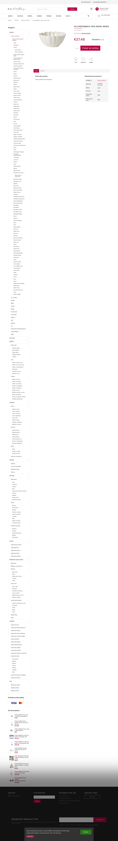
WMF (12, 303)
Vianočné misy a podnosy (18, 633)
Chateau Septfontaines (19, 138)
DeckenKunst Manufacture (18, 328)
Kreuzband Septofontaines (17, 154)
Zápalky (14, 495)
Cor (12, 326)
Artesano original (18, 66)
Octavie (15, 218)
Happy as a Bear (18, 134)
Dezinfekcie (15, 537)
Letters (15, 162)
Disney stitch (17, 110)
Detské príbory (15, 690)
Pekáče (13, 463)
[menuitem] (12, 16)
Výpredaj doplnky (16, 556)
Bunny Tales (17, 86)
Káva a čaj (14, 345)
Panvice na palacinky (17, 441)
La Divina (16, 159)
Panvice (13, 427)
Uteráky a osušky (16, 512)
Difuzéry (14, 528)
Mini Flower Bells (18, 190)
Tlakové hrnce (15, 420)
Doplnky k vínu (15, 373)
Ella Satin (16, 115)
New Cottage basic (18, 201)
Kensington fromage (19, 151)
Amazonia (16, 45)
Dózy (12, 617)
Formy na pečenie (16, 466)
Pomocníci (14, 583)
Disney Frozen (17, 95)
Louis (15, 164)
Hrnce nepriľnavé (16, 415)
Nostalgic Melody (18, 214)
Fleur (15, 292)
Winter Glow (17, 287)
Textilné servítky (16, 522)
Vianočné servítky (16, 650)
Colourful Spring (18, 99)
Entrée (15, 117)
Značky (11, 32)
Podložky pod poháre (17, 399)
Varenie (11, 402)
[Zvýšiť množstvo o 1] (79, 48)
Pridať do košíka (90, 48)
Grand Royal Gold (18, 130)
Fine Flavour (17, 119)
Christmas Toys (17, 143)
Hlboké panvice (16, 432)
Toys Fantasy (17, 268)
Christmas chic (17, 78)
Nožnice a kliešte (16, 597)
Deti (10, 681)
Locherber (14, 314)
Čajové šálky (15, 352)
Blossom (16, 82)
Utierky (14, 665)
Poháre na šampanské (17, 367)
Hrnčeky (14, 356)
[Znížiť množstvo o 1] (75, 48)
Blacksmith (16, 80)
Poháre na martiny (17, 383)
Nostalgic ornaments (19, 196)
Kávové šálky (15, 350)
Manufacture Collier (19, 172)
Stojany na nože (16, 451)
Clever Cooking (17, 93)
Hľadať (72, 9)
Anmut (15, 47)
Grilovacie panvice (16, 439)
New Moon (16, 205)
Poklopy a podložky (17, 422)
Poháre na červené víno (18, 364)
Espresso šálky (16, 348)
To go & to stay (17, 261)
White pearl (16, 285)
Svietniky (14, 484)
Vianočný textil (15, 656)
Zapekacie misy (15, 469)
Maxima (16, 183)
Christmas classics (18, 141)
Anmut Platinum (19, 52)
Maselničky (14, 614)
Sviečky (14, 493)
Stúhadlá (14, 588)
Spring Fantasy (17, 255)
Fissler (13, 306)
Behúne (14, 509)
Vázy (13, 482)
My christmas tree (18, 290)
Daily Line (16, 104)
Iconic (15, 147)
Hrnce (12, 406)
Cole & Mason (15, 331)
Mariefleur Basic (18, 179)
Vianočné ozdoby (15, 647)
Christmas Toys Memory (20, 145)
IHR (12, 320)
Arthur (15, 71)
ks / (92, 797)
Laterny (14, 486)
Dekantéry (14, 369)
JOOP (12, 334)
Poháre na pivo (16, 390)
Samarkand (16, 246)
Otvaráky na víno (16, 371)
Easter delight (17, 294)
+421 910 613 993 (15, 796)
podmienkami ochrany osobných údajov (87, 825)
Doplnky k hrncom (16, 424)
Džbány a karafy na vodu (18, 392)
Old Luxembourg (18, 220)
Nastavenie (30, 836)
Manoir (15, 168)
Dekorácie (14, 479)
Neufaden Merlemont (19, 198)
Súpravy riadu (15, 409)
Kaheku (13, 323)
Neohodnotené (86, 33)
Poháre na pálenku (17, 388)
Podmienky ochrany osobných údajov (69, 800)
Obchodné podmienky (100, 2)
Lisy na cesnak (15, 593)
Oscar (15, 222)
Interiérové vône (15, 525)
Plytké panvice (16, 430)
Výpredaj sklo (15, 547)
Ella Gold (16, 112)
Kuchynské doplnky (16, 600)
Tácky (13, 612)
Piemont (16, 233)
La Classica (16, 157)
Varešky (14, 578)
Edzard (13, 317)
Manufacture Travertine (18, 176)
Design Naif (16, 106)
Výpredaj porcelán (16, 544)
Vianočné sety (15, 624)
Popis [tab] (36, 70)
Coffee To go (17, 97)
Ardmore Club (17, 61)
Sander (13, 300)
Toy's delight (17, 264)
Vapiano (16, 274)
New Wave (16, 207)
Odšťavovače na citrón (17, 595)
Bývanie (11, 475)
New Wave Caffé (18, 209)
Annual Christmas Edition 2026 (18, 58)
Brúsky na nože (16, 453)
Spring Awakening (18, 253)
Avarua (15, 76)
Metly (13, 574)
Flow (15, 121)
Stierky (13, 472)
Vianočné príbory (15, 677)
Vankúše (14, 516)
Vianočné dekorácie (16, 644)
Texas (15, 259)
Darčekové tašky (16, 499)
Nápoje (11, 341)
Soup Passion (17, 250)
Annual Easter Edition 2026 (19, 55)
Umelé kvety (15, 497)
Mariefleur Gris (17, 181)
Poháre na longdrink (17, 385)
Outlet (11, 541)
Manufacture (17, 170)
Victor (15, 281)
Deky (13, 518)
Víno (12, 359)
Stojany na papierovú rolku (19, 603)
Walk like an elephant (19, 283)
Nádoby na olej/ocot (16, 566)
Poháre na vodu (16, 379)
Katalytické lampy (16, 533)
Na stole (12, 338)
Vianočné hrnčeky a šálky (18, 636)
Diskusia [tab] (42, 70)
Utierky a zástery (16, 514)
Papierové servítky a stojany (19, 491)
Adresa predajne (63, 803)
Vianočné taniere (15, 630)
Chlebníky (14, 605)
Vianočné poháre (15, 642)
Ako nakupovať (86, 2)
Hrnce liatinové (16, 411)
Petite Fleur (16, 231)
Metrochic (16, 185)
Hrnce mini (15, 417)
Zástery (14, 667)
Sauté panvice (15, 436)
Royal (15, 244)
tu (60, 833)
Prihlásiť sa (99, 820)
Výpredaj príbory (15, 550)
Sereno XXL (16, 248)
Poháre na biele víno (17, 362)
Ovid (15, 224)
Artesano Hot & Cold (19, 63)
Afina (15, 43)
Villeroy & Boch (15, 36)
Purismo (16, 235)
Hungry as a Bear (18, 136)
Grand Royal (17, 128)
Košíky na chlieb (16, 520)
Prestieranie (15, 659)
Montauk (16, 194)
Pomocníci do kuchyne (16, 559)
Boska (12, 309)
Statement (16, 257)
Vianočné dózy (15, 639)
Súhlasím (86, 832)
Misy (13, 488)
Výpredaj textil (15, 553)
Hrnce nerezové (16, 413)
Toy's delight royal (18, 266)
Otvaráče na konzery (17, 590)
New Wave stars (18, 211)
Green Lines (16, 91)
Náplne (14, 535)
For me (15, 123)
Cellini (15, 89)
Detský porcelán (15, 685)
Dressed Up (16, 108)
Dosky (13, 607)
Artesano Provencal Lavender (18, 68)
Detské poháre (15, 687)
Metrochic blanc (18, 188)
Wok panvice (15, 434)
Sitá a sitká (15, 586)
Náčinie (13, 569)
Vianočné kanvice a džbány (18, 675)
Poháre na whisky (16, 394)
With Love (16, 242)
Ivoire (15, 149)
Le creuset (14, 297)
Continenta (14, 311)
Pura (15, 279)
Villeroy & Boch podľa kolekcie (17, 39)
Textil (12, 502)
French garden (17, 125)
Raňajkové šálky (16, 354)
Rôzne (13, 580)
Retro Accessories (18, 237)
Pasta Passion (17, 227)
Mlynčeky (13, 563)
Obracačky (14, 572)
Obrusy (14, 505)
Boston (15, 84)
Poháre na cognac (16, 381)
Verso (15, 276)
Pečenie (11, 460)
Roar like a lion (17, 240)
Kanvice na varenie (16, 456)
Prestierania (15, 507)
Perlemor (16, 229)
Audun (15, 73)
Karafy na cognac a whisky (18, 396)
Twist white (16, 270)
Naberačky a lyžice (17, 576)
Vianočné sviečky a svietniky (19, 653)
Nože (12, 446)
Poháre (13, 376)
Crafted (15, 102)
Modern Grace (17, 192)
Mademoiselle (17, 166)
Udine (15, 272)
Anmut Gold (18, 49)
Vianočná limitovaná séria (18, 627)
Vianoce (11, 621)
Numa (15, 216)
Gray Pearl (16, 132)
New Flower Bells (18, 203)
